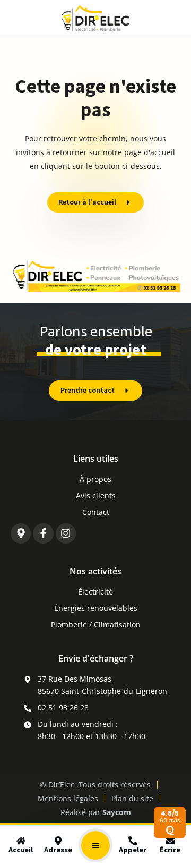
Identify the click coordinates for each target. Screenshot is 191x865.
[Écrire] (170, 840)
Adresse (58, 849)
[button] (95, 845)
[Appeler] (132, 840)
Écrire (170, 849)
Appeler (132, 849)
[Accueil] (20, 840)
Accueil (20, 849)
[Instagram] (66, 533)
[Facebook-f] (43, 533)
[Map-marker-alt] (21, 533)
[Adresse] (58, 840)
